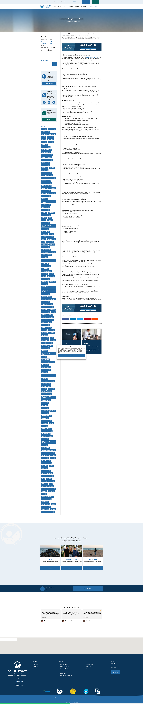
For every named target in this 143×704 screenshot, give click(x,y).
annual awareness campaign (92, 57)
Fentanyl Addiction (64, 668)
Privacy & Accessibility (67, 699)
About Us (36, 664)
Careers (36, 668)
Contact (84, 6)
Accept (71, 355)
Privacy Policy (71, 358)
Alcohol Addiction (64, 664)
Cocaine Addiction (64, 666)
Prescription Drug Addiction (66, 675)
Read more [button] (44, 617)
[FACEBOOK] (44, 102)
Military (64, 6)
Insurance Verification (69, 342)
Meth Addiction (63, 673)
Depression (88, 666)
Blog (81, 6)
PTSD (87, 668)
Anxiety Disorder (90, 664)
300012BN (22, 684)
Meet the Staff (37, 671)
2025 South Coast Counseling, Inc (64, 697)
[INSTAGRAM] (49, 102)
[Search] (54, 64)
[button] (84, 346)
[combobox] (46, 64)
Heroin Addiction (64, 671)
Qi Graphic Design (74, 702)
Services (59, 6)
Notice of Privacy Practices (77, 699)
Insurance (77, 6)
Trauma (88, 671)
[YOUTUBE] (53, 102)
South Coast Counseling (73, 288)
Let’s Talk (74, 1)
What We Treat (70, 6)
